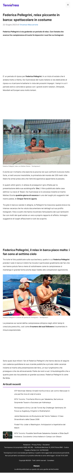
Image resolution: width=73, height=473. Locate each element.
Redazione (26, 445)
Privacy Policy (36, 445)
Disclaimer (46, 445)
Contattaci (50, 460)
